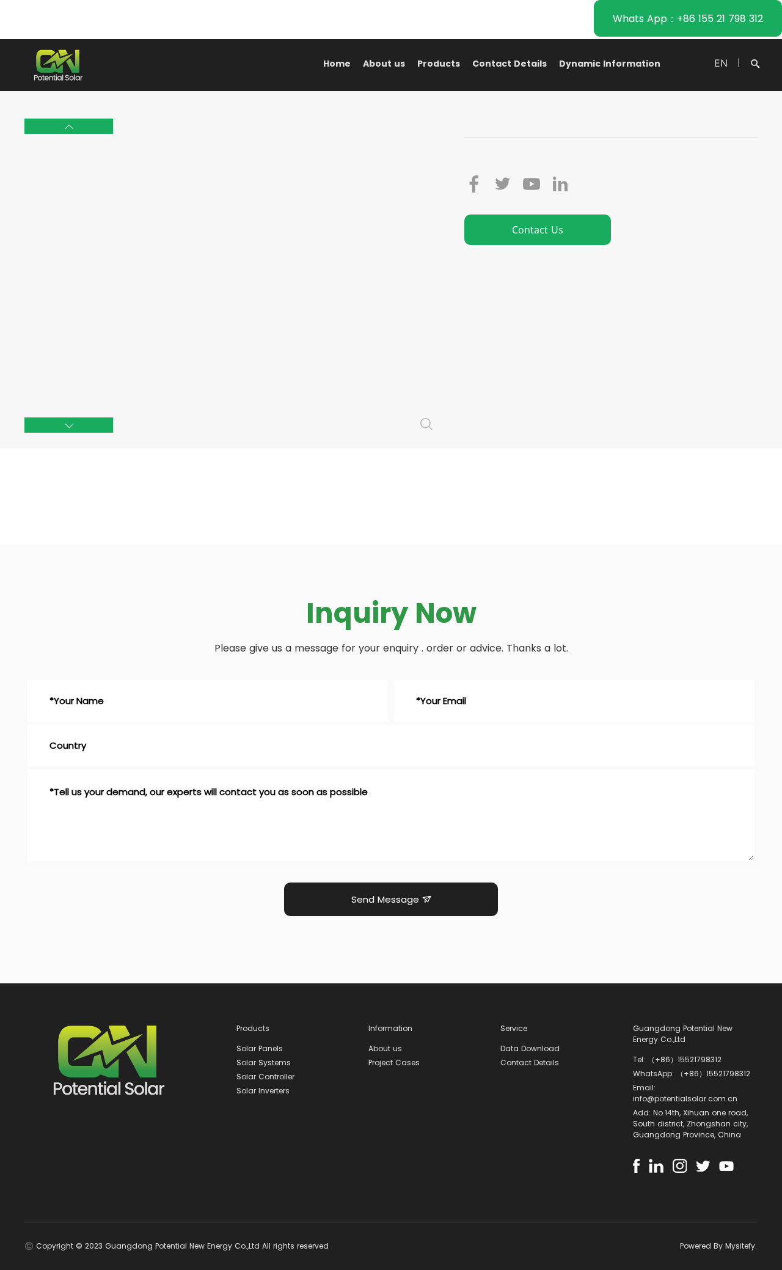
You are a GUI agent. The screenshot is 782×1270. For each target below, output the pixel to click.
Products (438, 63)
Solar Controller (265, 1076)
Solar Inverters (263, 1090)
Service (513, 1028)
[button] (68, 126)
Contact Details (509, 63)
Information (390, 1028)
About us (384, 63)
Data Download (530, 1048)
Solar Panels (259, 1048)
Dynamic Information (609, 63)
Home (337, 63)
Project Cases (394, 1062)
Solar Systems (263, 1062)
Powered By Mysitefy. (718, 1246)
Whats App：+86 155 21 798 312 (688, 19)
